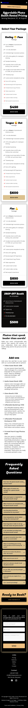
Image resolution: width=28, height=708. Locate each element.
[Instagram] (16, 680)
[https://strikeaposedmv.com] (5, 3)
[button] (26, 3)
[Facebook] (12, 680)
